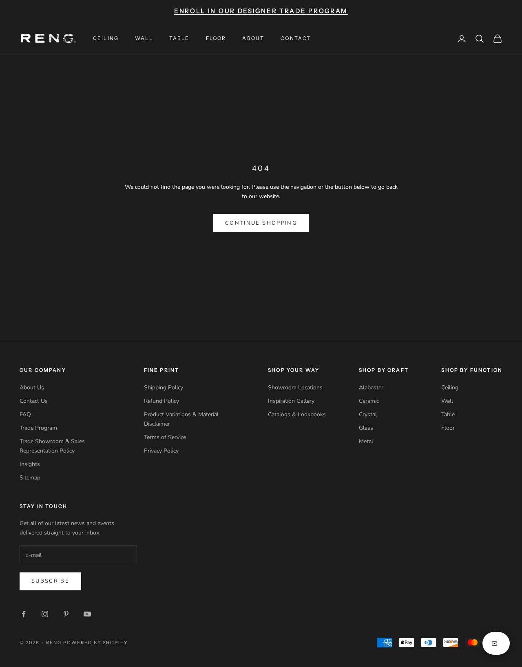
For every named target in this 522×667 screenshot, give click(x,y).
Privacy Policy (161, 451)
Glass (366, 428)
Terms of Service (165, 437)
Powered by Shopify (95, 642)
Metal (366, 441)
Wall (144, 38)
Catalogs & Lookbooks (297, 414)
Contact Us (34, 401)
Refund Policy (161, 401)
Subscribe (50, 581)
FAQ (25, 414)
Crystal (368, 414)
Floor (216, 38)
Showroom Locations (295, 387)
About (253, 38)
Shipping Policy (163, 387)
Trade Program (38, 428)
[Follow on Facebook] (24, 614)
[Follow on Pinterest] (66, 614)
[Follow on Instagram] (45, 614)
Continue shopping (261, 223)
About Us (32, 387)
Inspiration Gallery (291, 401)
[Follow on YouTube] (87, 614)
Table (179, 38)
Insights (30, 464)
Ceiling (106, 38)
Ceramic (369, 401)
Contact (296, 38)
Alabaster (371, 387)
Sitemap (30, 477)
